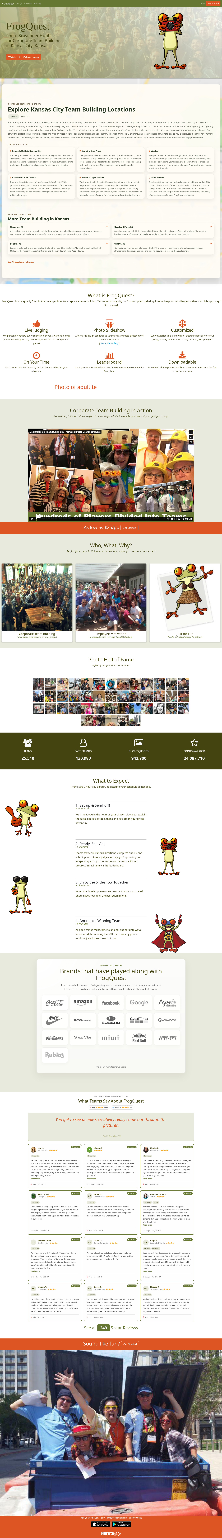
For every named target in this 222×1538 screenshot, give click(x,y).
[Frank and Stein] (87, 720)
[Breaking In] (172, 683)
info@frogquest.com (117, 1517)
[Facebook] (107, 1534)
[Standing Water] (39, 683)
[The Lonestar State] (75, 695)
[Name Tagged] (183, 683)
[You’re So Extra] (87, 683)
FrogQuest (8, 3)
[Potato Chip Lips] (39, 695)
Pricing (37, 3)
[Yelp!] (119, 1534)
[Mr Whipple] (135, 695)
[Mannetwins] (123, 683)
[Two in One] (135, 683)
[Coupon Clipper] (183, 695)
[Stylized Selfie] (160, 707)
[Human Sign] (160, 683)
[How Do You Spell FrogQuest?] (63, 683)
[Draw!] (147, 695)
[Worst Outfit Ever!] (160, 695)
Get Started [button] (213, 3)
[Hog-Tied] (99, 720)
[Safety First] (172, 707)
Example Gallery (109, 343)
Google (94, 1184)
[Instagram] (115, 1534)
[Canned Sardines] (111, 695)
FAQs (19, 3)
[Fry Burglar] (147, 707)
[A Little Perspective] (75, 683)
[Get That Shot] (147, 683)
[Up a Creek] (51, 683)
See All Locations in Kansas (21, 262)
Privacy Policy (98, 1517)
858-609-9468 (135, 1517)
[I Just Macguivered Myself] (172, 695)
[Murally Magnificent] (123, 695)
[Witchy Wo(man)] (51, 707)
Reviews (28, 3)
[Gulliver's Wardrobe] (75, 707)
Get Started (129, 528)
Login (202, 3)
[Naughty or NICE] (39, 707)
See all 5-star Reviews (111, 1328)
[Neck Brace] (99, 695)
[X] (111, 1534)
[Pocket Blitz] (87, 695)
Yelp (38, 1184)
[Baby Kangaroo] (123, 720)
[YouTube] (103, 1534)
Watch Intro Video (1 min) (23, 57)
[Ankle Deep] (99, 683)
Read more (35, 1178)
